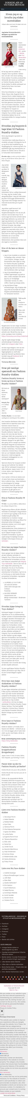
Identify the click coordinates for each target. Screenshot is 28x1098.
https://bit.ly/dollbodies (10, 741)
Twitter (4, 934)
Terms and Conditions (10, 1095)
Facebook (16, 356)
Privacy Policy (20, 1095)
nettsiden (5, 541)
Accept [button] (9, 1006)
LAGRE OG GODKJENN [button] (7, 1093)
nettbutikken (6, 702)
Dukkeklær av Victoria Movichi (14, 4)
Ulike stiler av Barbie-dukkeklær (12, 964)
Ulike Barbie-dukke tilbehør (11, 962)
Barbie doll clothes (8, 939)
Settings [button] (3, 1006)
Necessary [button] (3, 1051)
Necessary (4, 1053)
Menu (2, 9)
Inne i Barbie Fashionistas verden (13, 972)
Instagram (11, 344)
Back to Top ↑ (14, 990)
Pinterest (5, 931)
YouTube (4, 926)
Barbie (22, 53)
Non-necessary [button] (5, 1072)
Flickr (21, 344)
